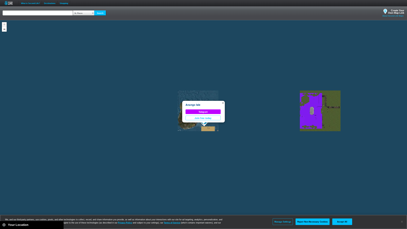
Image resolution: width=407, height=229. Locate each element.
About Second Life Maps (393, 16)
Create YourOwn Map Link (396, 11)
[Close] (401, 221)
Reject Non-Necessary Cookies (312, 221)
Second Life (10, 3)
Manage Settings (282, 221)
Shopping (64, 3)
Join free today (203, 118)
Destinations (49, 3)
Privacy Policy (125, 223)
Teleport (203, 111)
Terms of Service (172, 223)
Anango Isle (193, 105)
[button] (223, 103)
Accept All (342, 221)
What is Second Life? (30, 3)
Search (100, 13)
